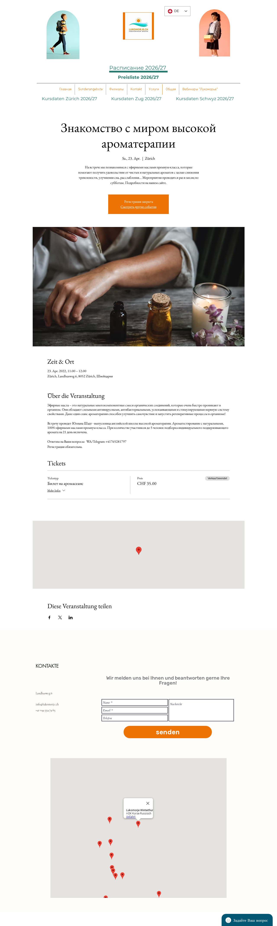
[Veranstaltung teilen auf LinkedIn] (71, 617)
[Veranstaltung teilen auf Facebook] (49, 617)
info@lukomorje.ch (47, 704)
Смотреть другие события (138, 206)
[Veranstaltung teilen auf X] (60, 617)
